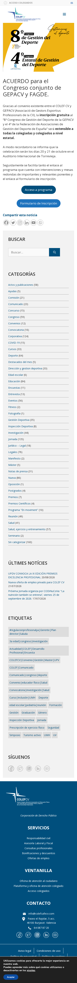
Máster (12, 465)
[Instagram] (20, 223)
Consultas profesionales (38, 848)
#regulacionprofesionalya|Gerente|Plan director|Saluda (32, 631)
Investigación (15, 432)
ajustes (31, 970)
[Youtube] (33, 223)
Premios (13, 497)
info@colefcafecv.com (41, 913)
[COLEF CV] (27, 796)
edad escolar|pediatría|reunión (27, 705)
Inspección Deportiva (20, 426)
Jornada (12, 439)
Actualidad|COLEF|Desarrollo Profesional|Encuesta (26, 650)
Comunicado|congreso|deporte (28, 675)
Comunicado (15, 304)
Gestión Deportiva (18, 420)
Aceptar (11, 977)
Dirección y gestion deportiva (25, 368)
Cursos (12, 349)
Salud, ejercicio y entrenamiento (26, 529)
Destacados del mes (20, 362)
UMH (47, 735)
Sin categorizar (16, 542)
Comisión (13, 297)
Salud (11, 522)
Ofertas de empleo (38, 858)
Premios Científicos (19, 503)
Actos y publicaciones (20, 284)
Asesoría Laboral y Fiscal (38, 843)
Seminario (14, 535)
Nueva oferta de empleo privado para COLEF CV (36, 582)
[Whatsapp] (40, 223)
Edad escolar (15, 375)
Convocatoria (16, 329)
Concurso (13, 310)
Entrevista (14, 394)
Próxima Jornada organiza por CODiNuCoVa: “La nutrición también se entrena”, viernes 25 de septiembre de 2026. (36, 594)
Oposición (14, 484)
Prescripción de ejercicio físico (26, 727)
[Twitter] (13, 223)
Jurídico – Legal (17, 445)
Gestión (13, 712)
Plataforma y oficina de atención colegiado (38, 886)
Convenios (14, 323)
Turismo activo (32, 735)
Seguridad (53, 727)
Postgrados (15, 490)
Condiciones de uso (49, 950)
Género (42, 712)
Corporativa (15, 336)
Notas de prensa (18, 471)
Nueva (12, 477)
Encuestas (14, 387)
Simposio (14, 735)
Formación (55, 705)
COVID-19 (14, 342)
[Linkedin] (27, 223)
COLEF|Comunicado (21, 667)
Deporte (13, 355)
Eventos (13, 400)
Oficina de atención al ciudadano (38, 881)
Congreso (14, 317)
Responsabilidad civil (38, 838)
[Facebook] (6, 223)
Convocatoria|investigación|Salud (29, 690)
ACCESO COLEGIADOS (20, 2)
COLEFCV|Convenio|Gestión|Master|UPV (34, 660)
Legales (12, 452)
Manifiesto (14, 458)
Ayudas (12, 291)
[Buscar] (54, 252)
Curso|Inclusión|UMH (22, 697)
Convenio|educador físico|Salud (28, 682)
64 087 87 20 (41, 927)
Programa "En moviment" (23, 510)
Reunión (13, 516)
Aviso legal (24, 950)
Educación (14, 381)
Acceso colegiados (38, 891)
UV (54, 735)
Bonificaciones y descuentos (38, 853)
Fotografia (14, 413)
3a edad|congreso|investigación (28, 641)
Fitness (12, 407)
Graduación (28, 712)
